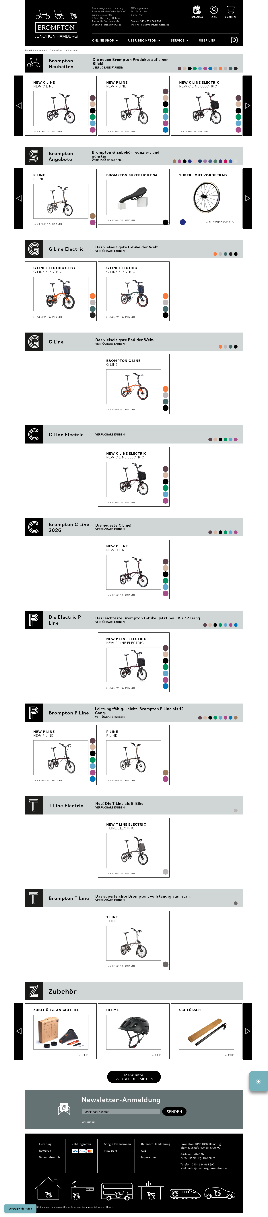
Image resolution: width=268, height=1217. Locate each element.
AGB (144, 1150)
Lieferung (45, 1144)
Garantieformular (50, 1157)
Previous (18, 105)
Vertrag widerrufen (20, 1208)
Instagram (110, 1150)
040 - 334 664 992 (150, 21)
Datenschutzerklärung (155, 1144)
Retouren (45, 1150)
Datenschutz (88, 1121)
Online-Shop (56, 50)
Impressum (148, 1157)
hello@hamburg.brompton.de (153, 24)
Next (247, 105)
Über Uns (207, 40)
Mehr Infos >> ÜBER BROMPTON (134, 1076)
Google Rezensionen (117, 1144)
